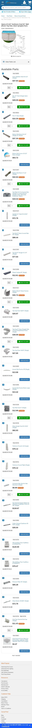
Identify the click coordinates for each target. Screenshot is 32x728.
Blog (2, 715)
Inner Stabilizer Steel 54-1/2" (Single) (20, 77)
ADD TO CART (24, 87)
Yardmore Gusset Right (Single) (21, 465)
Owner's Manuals (5, 686)
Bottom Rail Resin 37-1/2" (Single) (19, 173)
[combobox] (16, 7)
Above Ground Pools (20, 16)
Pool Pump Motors (5, 674)
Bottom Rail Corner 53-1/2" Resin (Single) (19, 154)
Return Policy (4, 702)
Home (3, 16)
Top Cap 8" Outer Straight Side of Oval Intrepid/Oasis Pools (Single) (20, 331)
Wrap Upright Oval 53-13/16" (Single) (20, 426)
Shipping (3, 699)
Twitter (3, 721)
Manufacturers (4, 685)
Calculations (4, 681)
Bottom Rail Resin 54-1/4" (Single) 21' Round (19, 135)
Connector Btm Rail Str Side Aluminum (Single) (20, 484)
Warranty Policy (5, 704)
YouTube (3, 722)
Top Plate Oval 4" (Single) (19, 407)
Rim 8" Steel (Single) (18, 115)
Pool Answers (4, 683)
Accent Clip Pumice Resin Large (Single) (21, 388)
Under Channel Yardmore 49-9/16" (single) (20, 524)
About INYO (4, 697)
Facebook (3, 719)
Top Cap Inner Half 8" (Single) (20, 310)
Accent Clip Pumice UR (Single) (20, 369)
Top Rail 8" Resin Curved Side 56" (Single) (20, 234)
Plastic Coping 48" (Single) (19, 272)
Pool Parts (9, 16)
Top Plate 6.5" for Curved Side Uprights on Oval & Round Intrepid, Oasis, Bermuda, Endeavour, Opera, (20, 194)
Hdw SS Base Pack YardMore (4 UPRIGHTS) (20, 543)
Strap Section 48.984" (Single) (20, 601)
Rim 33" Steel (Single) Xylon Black (20, 96)
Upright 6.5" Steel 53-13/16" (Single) (20, 214)
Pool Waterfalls (5, 670)
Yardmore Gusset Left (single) (20, 446)
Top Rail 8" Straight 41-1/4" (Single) (19, 253)
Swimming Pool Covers (7, 666)
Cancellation (4, 701)
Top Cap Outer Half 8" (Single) (20, 350)
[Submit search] (3, 7)
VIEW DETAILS (24, 164)
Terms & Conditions (6, 708)
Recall (2, 706)
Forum (2, 717)
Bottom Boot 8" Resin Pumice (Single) (20, 291)
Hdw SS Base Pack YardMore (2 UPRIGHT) (20, 562)
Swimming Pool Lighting (7, 668)
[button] (29, 725)
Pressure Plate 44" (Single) (19, 581)
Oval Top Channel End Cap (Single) (19, 620)
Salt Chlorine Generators (7, 672)
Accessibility (4, 690)
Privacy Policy (4, 688)
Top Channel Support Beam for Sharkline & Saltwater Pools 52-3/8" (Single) (20, 504)
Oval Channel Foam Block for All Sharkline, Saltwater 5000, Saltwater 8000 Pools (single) (20, 640)
